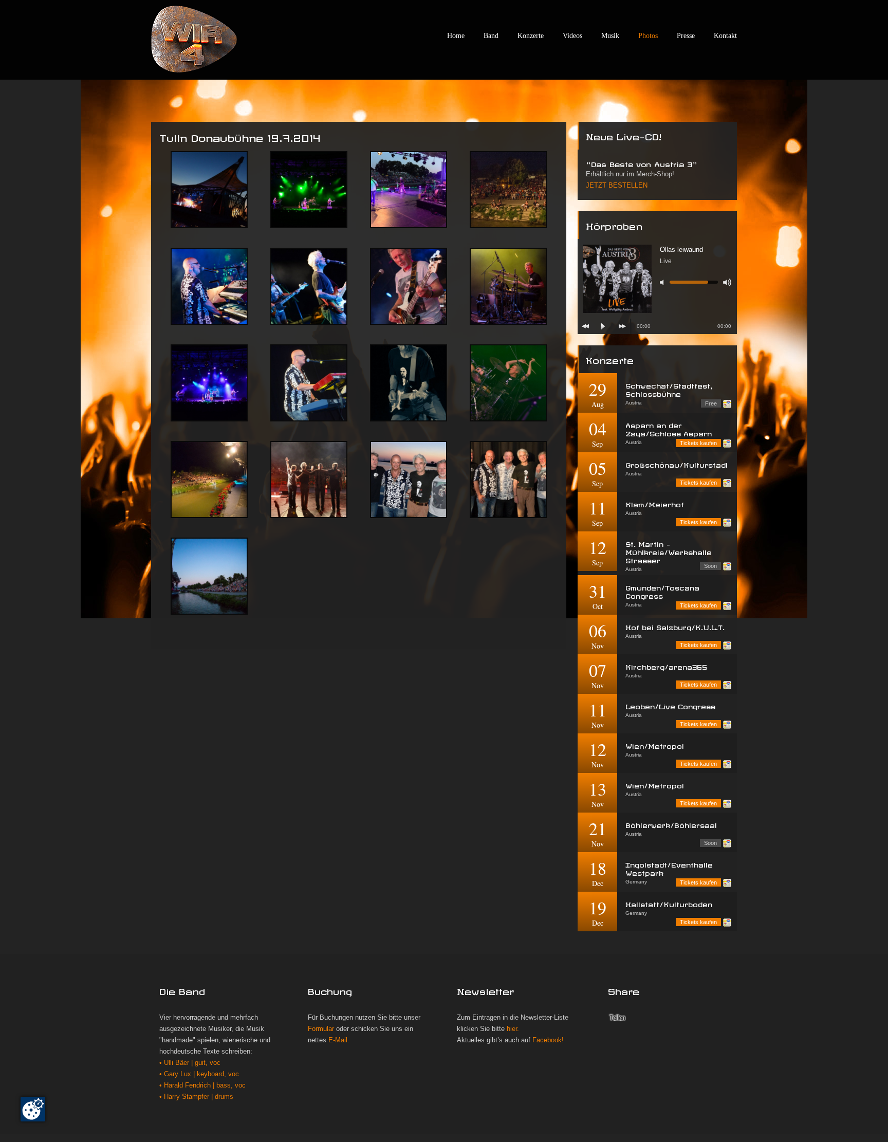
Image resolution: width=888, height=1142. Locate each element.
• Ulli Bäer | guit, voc (189, 1062)
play (602, 326)
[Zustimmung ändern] (33, 1109)
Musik (610, 36)
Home (456, 36)
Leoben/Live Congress (670, 705)
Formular (321, 1029)
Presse (686, 36)
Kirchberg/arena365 (666, 666)
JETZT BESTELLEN (616, 185)
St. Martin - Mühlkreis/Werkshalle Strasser (668, 551)
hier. (513, 1029)
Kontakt (725, 36)
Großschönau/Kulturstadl (676, 464)
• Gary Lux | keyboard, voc (199, 1074)
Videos (572, 36)
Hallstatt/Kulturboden (668, 903)
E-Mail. (338, 1040)
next (622, 326)
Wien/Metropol (654, 745)
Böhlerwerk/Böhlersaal (671, 824)
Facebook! (548, 1040)
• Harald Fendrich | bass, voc (202, 1085)
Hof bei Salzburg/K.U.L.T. (675, 626)
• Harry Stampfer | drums (196, 1096)
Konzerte (530, 36)
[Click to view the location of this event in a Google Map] (727, 404)
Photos (648, 36)
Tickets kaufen (698, 443)
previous (585, 326)
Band (491, 36)
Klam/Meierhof (654, 503)
